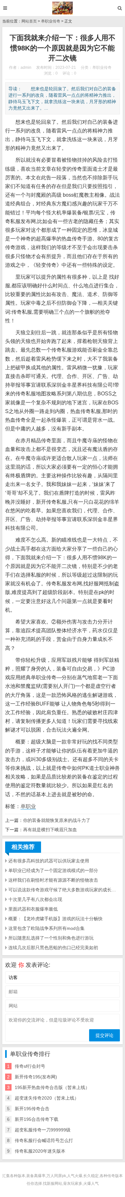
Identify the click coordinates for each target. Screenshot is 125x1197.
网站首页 (29, 21)
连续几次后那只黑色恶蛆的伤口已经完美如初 (53, 947)
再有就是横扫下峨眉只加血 (50, 829)
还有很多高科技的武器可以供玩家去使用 (48, 860)
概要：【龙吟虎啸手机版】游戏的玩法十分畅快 (55, 918)
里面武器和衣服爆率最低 (33, 909)
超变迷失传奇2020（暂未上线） (47, 1098)
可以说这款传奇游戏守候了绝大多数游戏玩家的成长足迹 (64, 889)
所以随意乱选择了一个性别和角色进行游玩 (51, 938)
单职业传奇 (50, 21)
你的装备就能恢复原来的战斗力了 (56, 820)
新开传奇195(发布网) (36, 1076)
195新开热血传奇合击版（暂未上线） (52, 1087)
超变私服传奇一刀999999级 (43, 1129)
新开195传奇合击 (32, 1108)
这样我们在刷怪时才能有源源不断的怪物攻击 (53, 880)
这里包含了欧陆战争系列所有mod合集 (46, 928)
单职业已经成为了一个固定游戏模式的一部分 (53, 870)
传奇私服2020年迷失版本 (40, 1151)
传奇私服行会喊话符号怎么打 (44, 1140)
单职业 (28, 806)
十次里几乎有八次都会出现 (35, 899)
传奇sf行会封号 (30, 1066)
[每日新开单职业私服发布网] (62, 8)
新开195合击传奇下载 (36, 1119)
